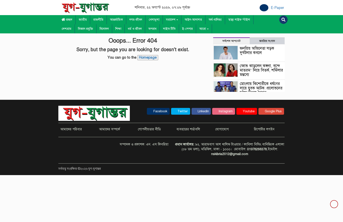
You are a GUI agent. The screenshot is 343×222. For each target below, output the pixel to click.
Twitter (182, 111)
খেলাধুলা (154, 20)
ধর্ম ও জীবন (135, 29)
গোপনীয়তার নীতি (149, 129)
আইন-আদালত (193, 20)
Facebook (159, 111)
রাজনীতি (98, 20)
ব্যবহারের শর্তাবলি (188, 129)
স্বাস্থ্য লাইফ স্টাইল (239, 20)
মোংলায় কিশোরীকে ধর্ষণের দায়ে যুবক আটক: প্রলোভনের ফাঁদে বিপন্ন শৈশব (261, 88)
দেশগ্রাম (66, 29)
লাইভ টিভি (169, 29)
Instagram (225, 111)
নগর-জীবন (135, 20)
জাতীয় (83, 20)
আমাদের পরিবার (71, 129)
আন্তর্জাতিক (116, 20)
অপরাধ (152, 29)
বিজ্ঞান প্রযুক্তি (85, 29)
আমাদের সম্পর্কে (109, 129)
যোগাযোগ (222, 129)
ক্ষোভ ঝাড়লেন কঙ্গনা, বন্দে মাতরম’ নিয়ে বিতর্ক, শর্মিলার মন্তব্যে (261, 70)
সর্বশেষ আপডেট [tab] (231, 41)
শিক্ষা (118, 29)
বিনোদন (104, 29)
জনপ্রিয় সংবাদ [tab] (267, 41)
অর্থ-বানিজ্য (215, 20)
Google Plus (273, 111)
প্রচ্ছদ (68, 20)
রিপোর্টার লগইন (264, 129)
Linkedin (203, 111)
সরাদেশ (171, 20)
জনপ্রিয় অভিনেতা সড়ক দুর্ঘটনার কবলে (257, 50)
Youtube (248, 111)
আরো (203, 29)
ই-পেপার (187, 29)
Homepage (148, 57)
